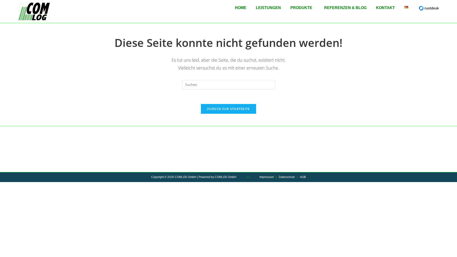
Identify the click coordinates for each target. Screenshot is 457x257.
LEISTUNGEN (268, 8)
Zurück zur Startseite (228, 109)
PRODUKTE (301, 8)
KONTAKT (385, 8)
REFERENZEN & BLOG (345, 8)
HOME (240, 8)
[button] (302, 7)
